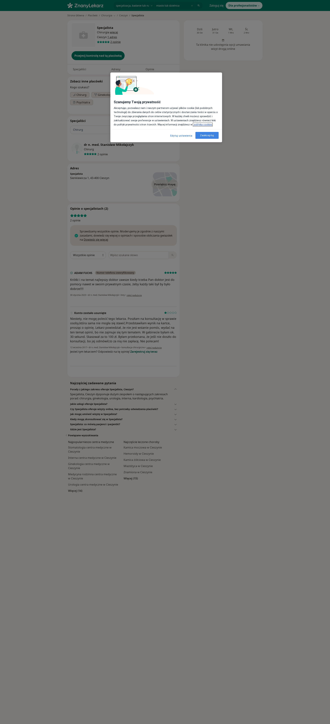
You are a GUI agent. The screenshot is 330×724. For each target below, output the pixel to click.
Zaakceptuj (207, 135)
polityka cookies (202, 124)
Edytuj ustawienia (181, 135)
